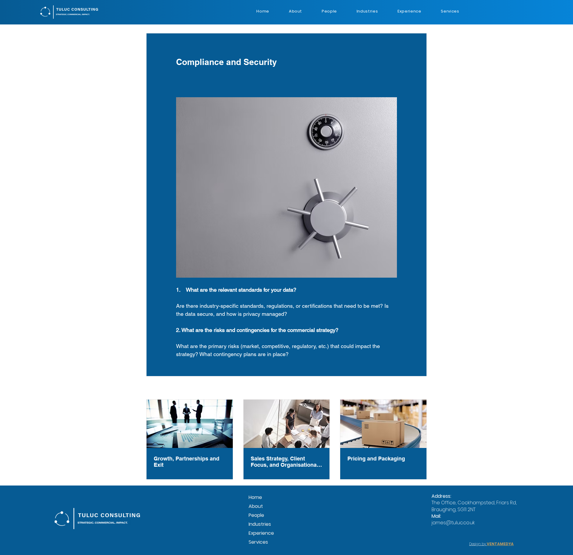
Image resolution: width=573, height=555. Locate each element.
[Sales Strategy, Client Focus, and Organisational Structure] (287, 424)
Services (258, 542)
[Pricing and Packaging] (383, 424)
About (256, 506)
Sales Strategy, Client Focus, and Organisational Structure (284, 461)
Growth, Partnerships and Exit (186, 461)
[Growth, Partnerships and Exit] (190, 424)
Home (255, 497)
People (256, 515)
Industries (260, 524)
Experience (261, 533)
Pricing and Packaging (376, 458)
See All (420, 388)
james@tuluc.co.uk (453, 522)
